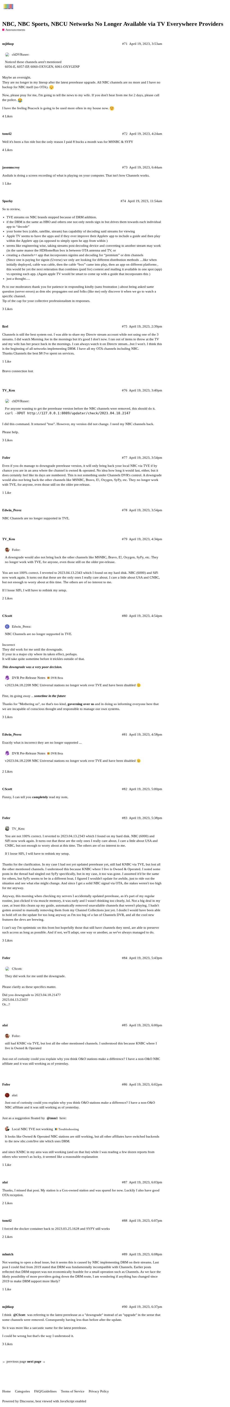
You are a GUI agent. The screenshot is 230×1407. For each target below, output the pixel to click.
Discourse (27, 1401)
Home (6, 1391)
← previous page (14, 1361)
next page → (36, 1361)
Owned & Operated (36, 1136)
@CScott (19, 1315)
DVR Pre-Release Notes (28, 677)
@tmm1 (52, 1118)
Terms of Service (72, 1391)
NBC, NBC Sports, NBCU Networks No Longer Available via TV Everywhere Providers (112, 24)
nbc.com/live (29, 1141)
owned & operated (82, 470)
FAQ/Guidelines (45, 1391)
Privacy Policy (99, 1391)
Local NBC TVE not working (32, 1129)
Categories (22, 1391)
